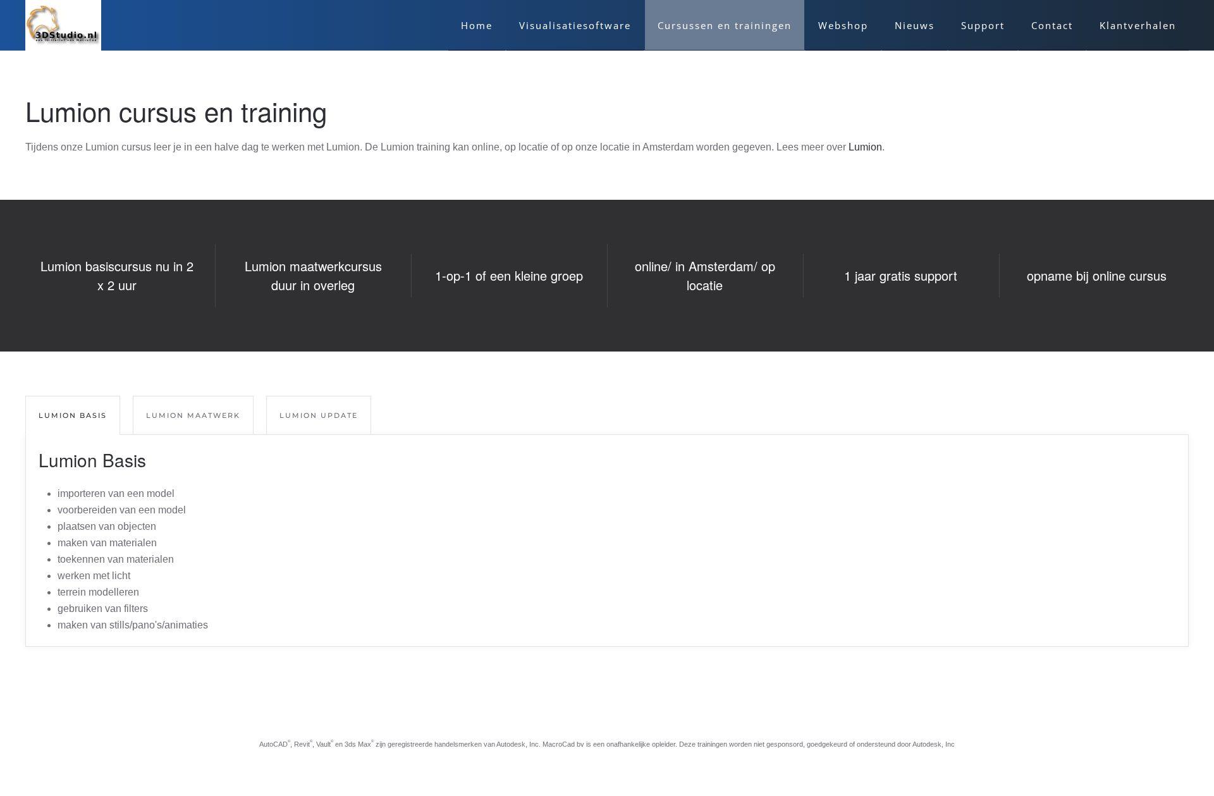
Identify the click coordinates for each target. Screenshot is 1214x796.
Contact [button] (1052, 25)
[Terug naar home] (63, 25)
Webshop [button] (843, 25)
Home (477, 25)
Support (983, 25)
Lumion (865, 147)
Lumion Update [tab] (318, 415)
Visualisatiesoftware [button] (575, 25)
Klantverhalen (1138, 25)
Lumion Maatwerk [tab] (193, 415)
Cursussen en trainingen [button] (725, 25)
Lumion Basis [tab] (73, 415)
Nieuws (915, 25)
